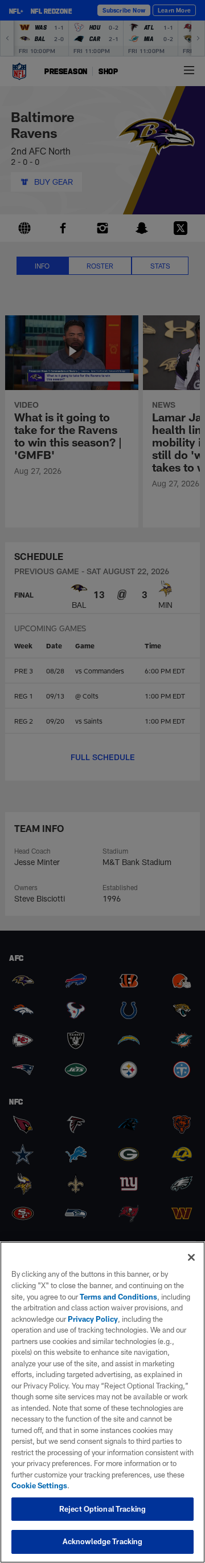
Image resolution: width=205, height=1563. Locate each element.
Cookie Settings (39, 1485)
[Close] (191, 1257)
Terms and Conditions (118, 1296)
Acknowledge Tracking (103, 1541)
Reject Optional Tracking (102, 1508)
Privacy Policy (93, 1319)
